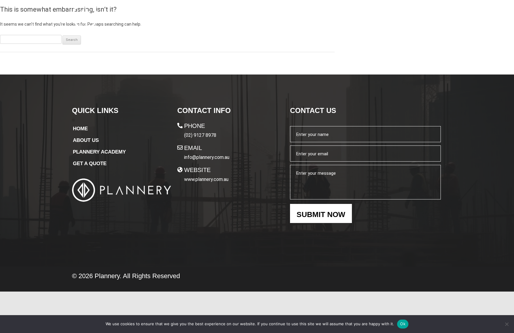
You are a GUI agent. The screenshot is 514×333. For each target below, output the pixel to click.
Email (193, 148)
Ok (402, 323)
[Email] (180, 147)
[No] (507, 324)
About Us (255, 17)
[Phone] (180, 125)
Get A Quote (417, 17)
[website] (180, 169)
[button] (357, 17)
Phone (194, 126)
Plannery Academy (354, 17)
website (197, 170)
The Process (297, 17)
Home (224, 17)
